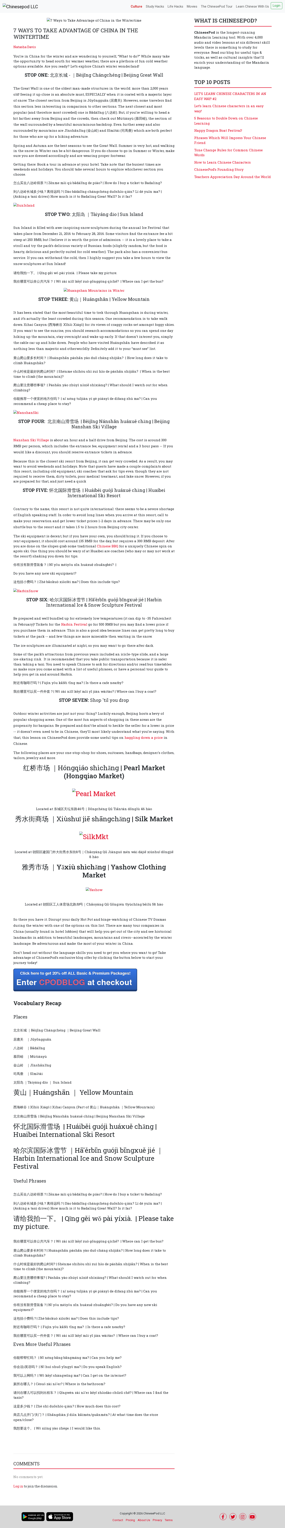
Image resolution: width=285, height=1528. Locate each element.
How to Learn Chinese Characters (222, 162)
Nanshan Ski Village (31, 440)
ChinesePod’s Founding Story (219, 169)
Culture (136, 6)
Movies (192, 6)
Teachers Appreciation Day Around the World (232, 177)
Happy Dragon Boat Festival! (218, 130)
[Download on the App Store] (59, 1516)
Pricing (130, 1520)
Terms (169, 1520)
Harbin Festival (74, 624)
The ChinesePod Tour (216, 6)
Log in (18, 1486)
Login (276, 5)
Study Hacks (155, 6)
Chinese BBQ (107, 546)
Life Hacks (175, 6)
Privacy (157, 1520)
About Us (144, 1520)
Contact (117, 1520)
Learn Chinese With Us (252, 6)
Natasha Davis (24, 47)
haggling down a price (143, 737)
